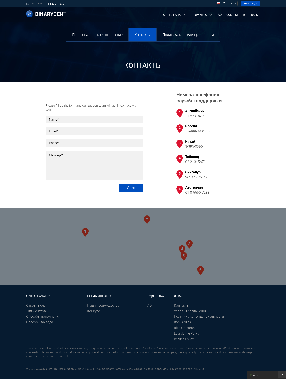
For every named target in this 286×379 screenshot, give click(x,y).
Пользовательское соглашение (97, 35)
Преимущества (201, 14)
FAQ (219, 14)
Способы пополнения (43, 316)
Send (131, 188)
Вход (233, 3)
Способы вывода (39, 322)
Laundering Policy (186, 333)
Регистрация (250, 3)
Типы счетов (36, 311)
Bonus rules (182, 322)
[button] (266, 374)
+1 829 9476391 (56, 3)
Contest (232, 14)
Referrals (250, 14)
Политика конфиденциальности (188, 35)
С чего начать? (174, 14)
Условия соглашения (190, 311)
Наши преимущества (103, 305)
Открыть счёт (36, 305)
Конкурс (93, 311)
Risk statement (185, 327)
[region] (143, 249)
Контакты (142, 35)
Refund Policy (184, 339)
